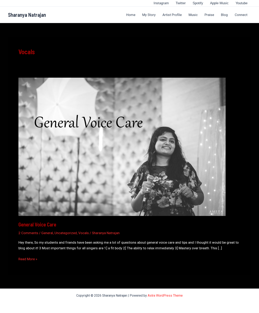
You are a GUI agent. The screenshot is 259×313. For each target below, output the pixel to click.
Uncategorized (65, 233)
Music (193, 15)
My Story (149, 15)
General (47, 233)
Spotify (198, 3)
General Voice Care (37, 224)
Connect (241, 15)
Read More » (27, 259)
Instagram (161, 3)
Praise (209, 15)
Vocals (83, 233)
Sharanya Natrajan (27, 15)
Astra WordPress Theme (165, 295)
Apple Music (219, 3)
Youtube (241, 3)
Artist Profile (172, 15)
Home (130, 15)
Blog (224, 15)
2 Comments (28, 233)
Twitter (181, 3)
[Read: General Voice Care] (122, 146)
